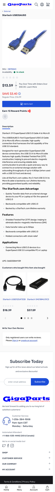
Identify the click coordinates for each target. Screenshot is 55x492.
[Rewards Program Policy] (28, 111)
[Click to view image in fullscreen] (26, 43)
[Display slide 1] (21, 318)
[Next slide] (47, 318)
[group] (10, 77)
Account (34, 490)
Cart (47, 490)
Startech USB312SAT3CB (14, 299)
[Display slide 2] (25, 318)
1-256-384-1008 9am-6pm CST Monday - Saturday (22, 422)
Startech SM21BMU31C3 (38, 299)
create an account (29, 340)
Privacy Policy (28, 482)
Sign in (15, 340)
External (6, 11)
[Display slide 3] (28, 318)
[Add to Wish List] (5, 117)
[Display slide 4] (31, 318)
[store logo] (21, 4)
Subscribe (40, 381)
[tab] (7, 127)
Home (6, 490)
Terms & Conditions (13, 482)
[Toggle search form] (36, 4)
